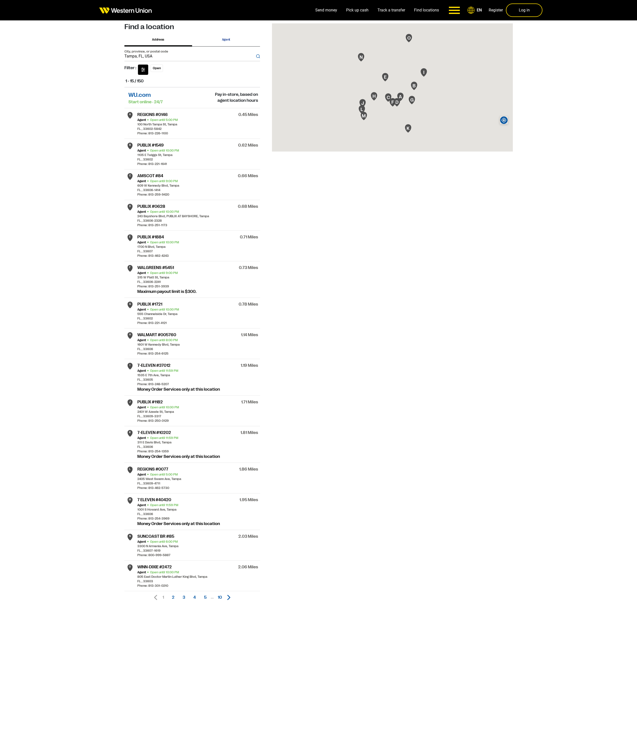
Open (157, 68)
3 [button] (184, 597)
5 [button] (205, 597)
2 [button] (173, 597)
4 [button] (194, 597)
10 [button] (220, 597)
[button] (475, 10)
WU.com (139, 95)
